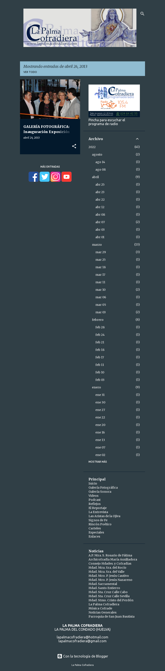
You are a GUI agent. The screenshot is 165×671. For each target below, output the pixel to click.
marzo (97, 245)
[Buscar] (142, 14)
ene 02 (100, 455)
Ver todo (30, 72)
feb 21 (99, 342)
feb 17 (99, 357)
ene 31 (100, 395)
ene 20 (100, 425)
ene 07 (100, 447)
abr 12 (99, 207)
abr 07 (100, 222)
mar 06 (100, 297)
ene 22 (100, 417)
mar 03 (100, 312)
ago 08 (100, 169)
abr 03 (100, 230)
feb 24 (100, 335)
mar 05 (100, 305)
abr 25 (100, 184)
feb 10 (99, 372)
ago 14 (100, 162)
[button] (74, 146)
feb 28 (100, 327)
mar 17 (100, 275)
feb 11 (99, 365)
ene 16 (100, 432)
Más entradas (50, 166)
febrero (98, 320)
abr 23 (99, 192)
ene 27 (100, 410)
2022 (92, 147)
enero (96, 387)
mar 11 (100, 282)
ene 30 (100, 402)
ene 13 (100, 440)
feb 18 (99, 350)
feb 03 (99, 380)
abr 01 (99, 237)
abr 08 (100, 215)
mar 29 (100, 252)
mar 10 (100, 290)
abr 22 (100, 199)
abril (95, 177)
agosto (97, 154)
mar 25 (100, 260)
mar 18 (100, 267)
